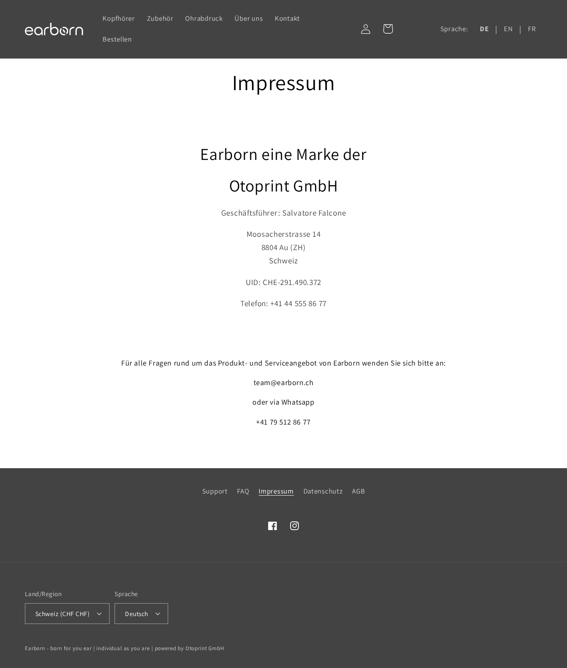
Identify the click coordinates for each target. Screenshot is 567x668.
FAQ (243, 491)
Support (215, 491)
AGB (358, 491)
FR (531, 28)
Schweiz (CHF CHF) (62, 613)
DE (484, 28)
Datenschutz (323, 491)
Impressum (276, 491)
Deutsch (136, 613)
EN (508, 28)
